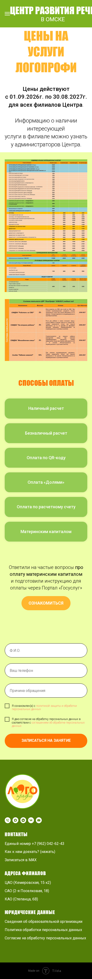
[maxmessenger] (15, 820)
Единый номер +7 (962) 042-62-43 (34, 843)
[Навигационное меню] (7, 13)
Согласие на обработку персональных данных (45, 938)
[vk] (31, 820)
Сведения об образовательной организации (43, 921)
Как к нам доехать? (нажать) (30, 851)
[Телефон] (8, 820)
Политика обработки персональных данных (43, 930)
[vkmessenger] (23, 820)
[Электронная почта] (39, 820)
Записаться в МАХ (21, 860)
